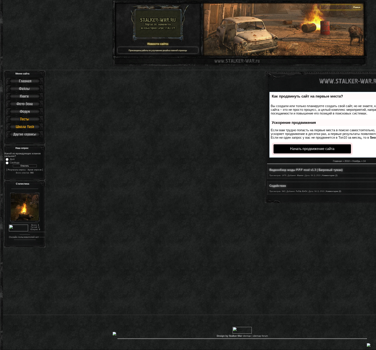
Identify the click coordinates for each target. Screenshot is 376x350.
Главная (337, 161)
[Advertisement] (134, 281)
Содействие (277, 185)
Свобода (14, 162)
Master (300, 175)
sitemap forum (260, 336)
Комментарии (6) (333, 191)
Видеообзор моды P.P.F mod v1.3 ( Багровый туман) (305, 170)
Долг (12, 159)
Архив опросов (35, 170)
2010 (347, 161)
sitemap (247, 336)
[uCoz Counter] (18, 231)
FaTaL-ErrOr (301, 191)
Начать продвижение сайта (312, 149)
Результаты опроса (16, 170)
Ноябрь (356, 161)
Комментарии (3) (329, 175)
